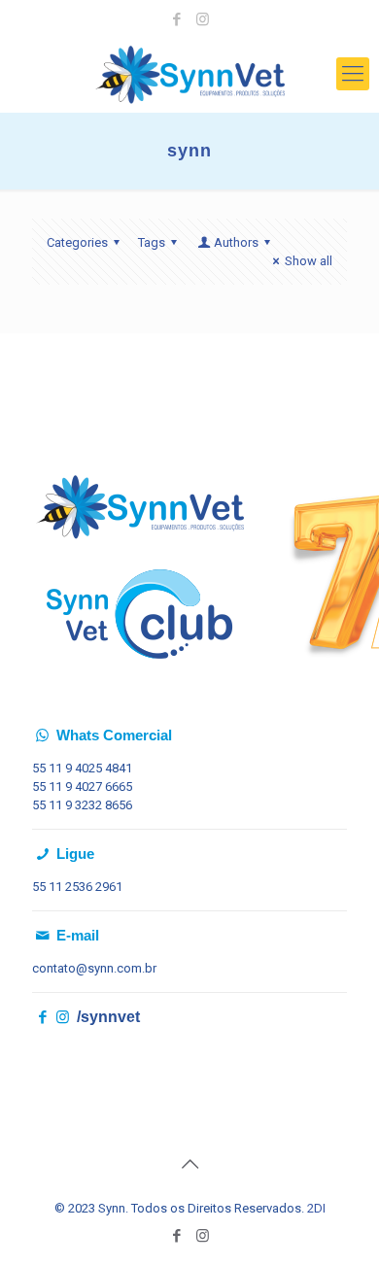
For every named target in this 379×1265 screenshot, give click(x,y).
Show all (308, 261)
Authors (236, 242)
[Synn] (189, 74)
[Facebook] (177, 19)
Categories (77, 242)
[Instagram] (202, 19)
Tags (151, 242)
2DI (316, 1208)
